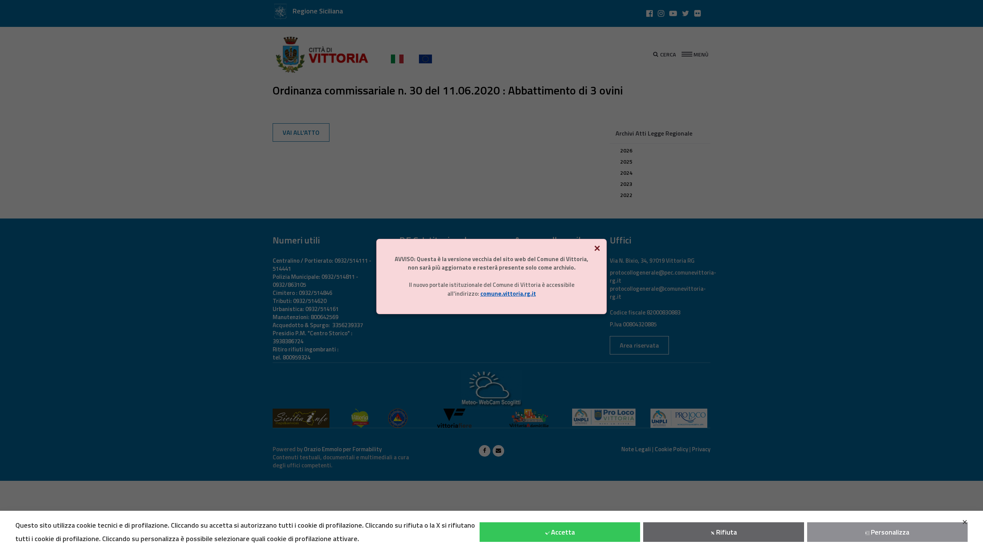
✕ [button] (965, 522)
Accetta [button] (563, 532)
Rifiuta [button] (726, 532)
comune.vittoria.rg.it (508, 293)
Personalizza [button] (890, 532)
